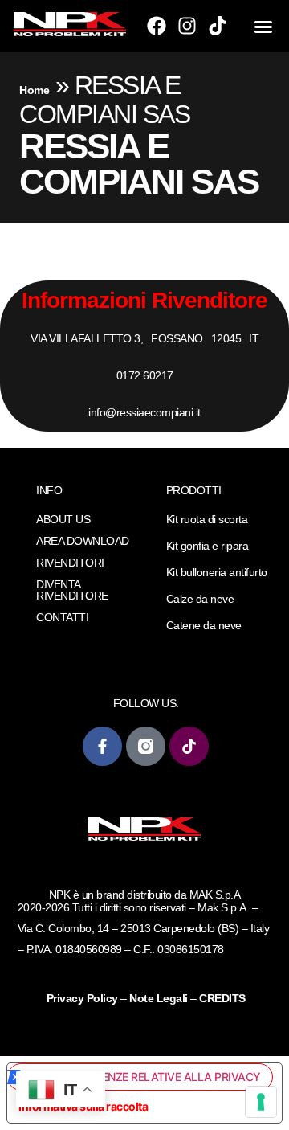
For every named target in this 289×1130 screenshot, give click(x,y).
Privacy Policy (84, 998)
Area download (82, 541)
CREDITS (222, 998)
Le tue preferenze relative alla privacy (143, 1076)
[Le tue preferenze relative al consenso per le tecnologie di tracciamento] (261, 1102)
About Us (63, 519)
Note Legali (158, 998)
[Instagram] (187, 25)
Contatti (62, 617)
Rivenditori (70, 562)
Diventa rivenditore (72, 590)
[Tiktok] (217, 25)
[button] (263, 26)
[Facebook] (156, 25)
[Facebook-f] (102, 746)
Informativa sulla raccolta (83, 1106)
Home (34, 90)
